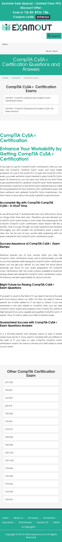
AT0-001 (9, 390)
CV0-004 (9, 468)
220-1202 (9, 460)
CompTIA (16, 77)
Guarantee (8, 522)
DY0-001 (9, 499)
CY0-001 (9, 421)
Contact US (42, 522)
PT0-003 (9, 483)
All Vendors (49, 517)
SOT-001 (9, 397)
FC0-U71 (9, 429)
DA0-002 (9, 436)
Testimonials (25, 522)
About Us (18, 517)
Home (5, 77)
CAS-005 (9, 476)
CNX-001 (9, 491)
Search (55, 36)
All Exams (33, 517)
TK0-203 (9, 413)
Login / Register (53, 51)
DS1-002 (9, 382)
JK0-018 (8, 405)
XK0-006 (9, 444)
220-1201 (9, 452)
